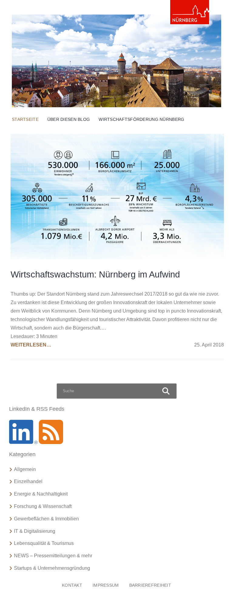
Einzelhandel (28, 481)
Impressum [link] (106, 585)
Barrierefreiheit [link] (150, 585)
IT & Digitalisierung (34, 531)
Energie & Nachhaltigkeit (41, 493)
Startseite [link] (25, 119)
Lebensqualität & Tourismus (44, 543)
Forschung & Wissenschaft (43, 506)
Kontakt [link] (72, 585)
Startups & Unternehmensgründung (52, 568)
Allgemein (25, 469)
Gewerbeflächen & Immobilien (46, 518)
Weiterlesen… (31, 344)
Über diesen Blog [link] (68, 119)
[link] (189, 12)
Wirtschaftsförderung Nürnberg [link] (141, 119)
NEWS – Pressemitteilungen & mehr (53, 555)
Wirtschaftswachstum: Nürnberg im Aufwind (95, 274)
